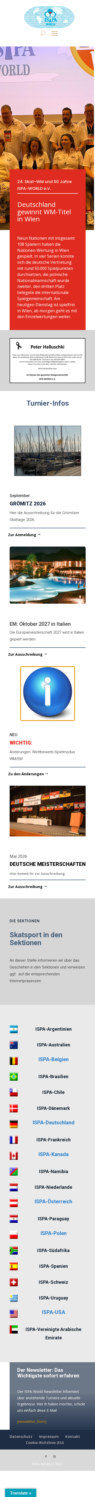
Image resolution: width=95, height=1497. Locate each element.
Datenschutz (21, 1436)
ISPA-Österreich (53, 1201)
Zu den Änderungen (26, 773)
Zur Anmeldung (22, 534)
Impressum (49, 1436)
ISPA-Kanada (54, 1154)
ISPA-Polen (54, 1233)
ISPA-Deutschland (53, 1123)
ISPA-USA (53, 1312)
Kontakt (72, 1436)
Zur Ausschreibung (25, 654)
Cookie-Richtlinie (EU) (45, 1442)
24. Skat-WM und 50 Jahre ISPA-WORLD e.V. (44, 185)
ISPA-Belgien (54, 1059)
